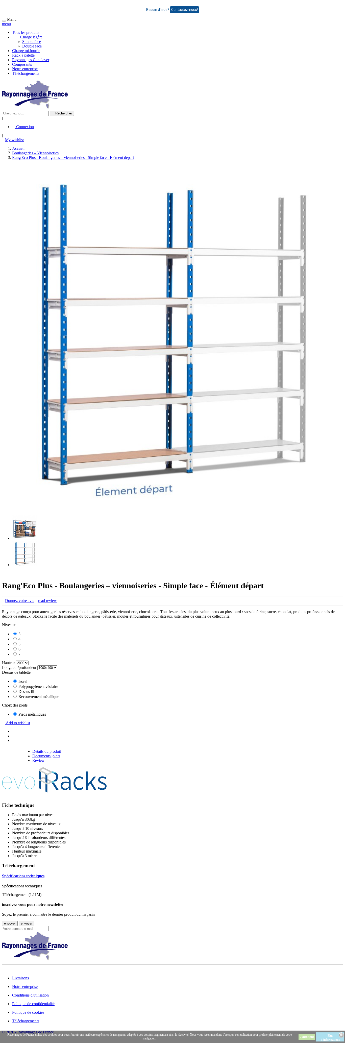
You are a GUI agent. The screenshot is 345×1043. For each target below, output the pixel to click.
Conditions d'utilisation (30, 995)
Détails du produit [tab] (46, 751)
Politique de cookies (28, 1012)
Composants (22, 64)
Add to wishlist (17, 723)
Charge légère (27, 37)
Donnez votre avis (19, 600)
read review (47, 600)
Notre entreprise (25, 69)
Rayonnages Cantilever (30, 60)
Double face (32, 46)
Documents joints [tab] (46, 756)
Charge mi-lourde (26, 50)
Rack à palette (23, 55)
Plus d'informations (330, 1037)
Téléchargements (25, 73)
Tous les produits (25, 32)
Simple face (31, 41)
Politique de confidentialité (33, 1004)
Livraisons (20, 978)
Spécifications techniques (23, 876)
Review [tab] (38, 760)
